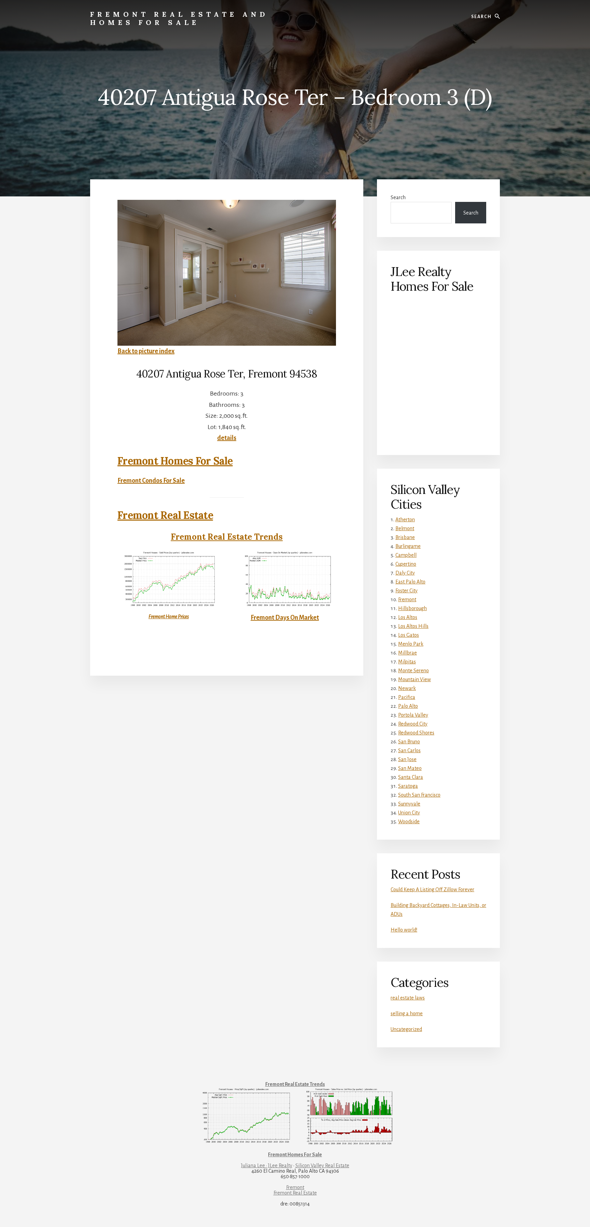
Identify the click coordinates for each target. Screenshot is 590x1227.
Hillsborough (412, 608)
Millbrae (407, 653)
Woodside (409, 821)
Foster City (406, 590)
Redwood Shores (416, 732)
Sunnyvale (409, 803)
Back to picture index (145, 351)
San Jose (407, 759)
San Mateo (410, 768)
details (226, 438)
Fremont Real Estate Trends (227, 537)
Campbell (406, 555)
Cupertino (405, 564)
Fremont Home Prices (169, 616)
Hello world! (404, 930)
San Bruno (409, 741)
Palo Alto (408, 706)
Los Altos (407, 617)
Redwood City (412, 724)
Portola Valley (413, 715)
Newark (407, 688)
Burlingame (408, 546)
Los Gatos (408, 635)
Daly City (405, 573)
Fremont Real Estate (165, 515)
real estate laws (408, 998)
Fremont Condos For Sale (151, 480)
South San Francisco (419, 795)
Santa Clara (410, 777)
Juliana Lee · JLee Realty (266, 1165)
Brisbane (405, 537)
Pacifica (406, 697)
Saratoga (408, 786)
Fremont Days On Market (285, 617)
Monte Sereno (413, 670)
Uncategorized (406, 1029)
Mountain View (414, 679)
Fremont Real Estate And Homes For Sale (179, 18)
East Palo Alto (410, 581)
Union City (409, 812)
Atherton (405, 519)
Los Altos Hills (413, 626)
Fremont (407, 599)
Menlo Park (410, 644)
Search (398, 197)
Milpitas (407, 661)
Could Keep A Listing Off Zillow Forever (432, 889)
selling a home (407, 1013)
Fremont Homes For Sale (175, 460)
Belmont (404, 528)
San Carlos (409, 750)
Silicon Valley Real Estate (322, 1165)
